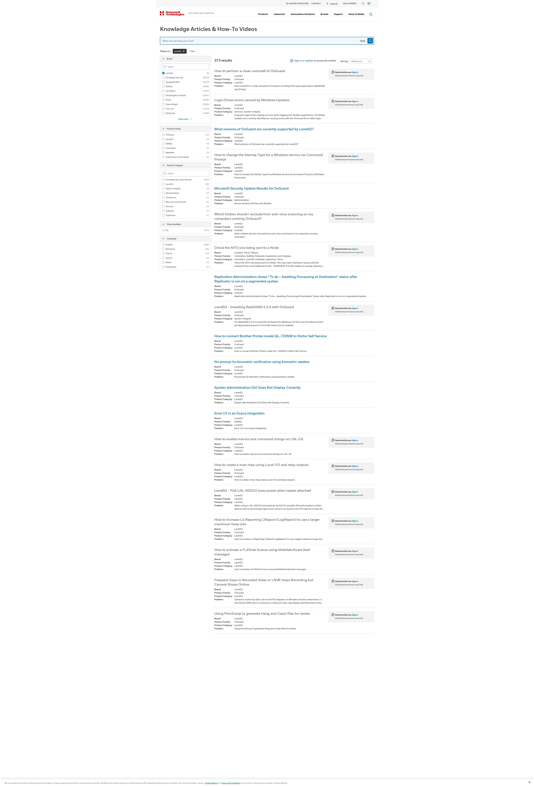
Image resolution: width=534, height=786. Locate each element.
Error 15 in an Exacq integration (239, 413)
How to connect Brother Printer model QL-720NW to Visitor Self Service (270, 336)
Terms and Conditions (231, 783)
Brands (324, 14)
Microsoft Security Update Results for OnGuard (251, 188)
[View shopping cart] (368, 4)
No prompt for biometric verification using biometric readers (261, 362)
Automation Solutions (303, 14)
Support (338, 14)
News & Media (356, 14)
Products (263, 14)
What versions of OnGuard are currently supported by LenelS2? (264, 129)
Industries (279, 14)
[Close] (529, 782)
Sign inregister (303, 60)
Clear (362, 40)
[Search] (370, 41)
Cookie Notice (211, 783)
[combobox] (267, 41)
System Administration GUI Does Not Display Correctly (257, 387)
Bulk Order (349, 3)
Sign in (355, 72)
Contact (316, 3)
